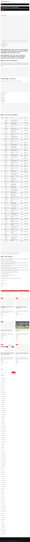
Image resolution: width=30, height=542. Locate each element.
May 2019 (2, 494)
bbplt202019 (26, 290)
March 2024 (3, 406)
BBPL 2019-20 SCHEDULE (5, 43)
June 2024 (2, 402)
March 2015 (3, 523)
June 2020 (2, 470)
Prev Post (8, 294)
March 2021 (3, 451)
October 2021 (3, 439)
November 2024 (3, 396)
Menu (2, 4)
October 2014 (3, 533)
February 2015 (3, 525)
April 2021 (2, 449)
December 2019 (3, 480)
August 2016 (3, 519)
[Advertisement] (14, 27)
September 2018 (3, 511)
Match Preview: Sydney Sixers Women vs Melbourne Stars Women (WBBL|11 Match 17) (22, 353)
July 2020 (2, 468)
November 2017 (3, 517)
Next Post (22, 294)
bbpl (17, 290)
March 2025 (3, 390)
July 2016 (2, 521)
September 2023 (3, 414)
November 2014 (3, 531)
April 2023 (2, 418)
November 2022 (3, 429)
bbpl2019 (21, 290)
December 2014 (3, 529)
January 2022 (3, 433)
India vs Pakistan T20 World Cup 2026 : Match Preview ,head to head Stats (7, 330)
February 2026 (3, 377)
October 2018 (3, 509)
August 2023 (3, 416)
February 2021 (3, 453)
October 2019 (3, 484)
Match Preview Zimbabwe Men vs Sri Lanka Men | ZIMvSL (22, 330)
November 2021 (3, 437)
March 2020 (3, 474)
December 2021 (3, 435)
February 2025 (3, 392)
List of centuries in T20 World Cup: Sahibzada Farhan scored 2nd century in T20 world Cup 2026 (22, 307)
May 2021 (2, 447)
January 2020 (3, 478)
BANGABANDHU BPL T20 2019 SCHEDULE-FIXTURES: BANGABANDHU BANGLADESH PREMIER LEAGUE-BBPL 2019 (15, 40)
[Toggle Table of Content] (27, 39)
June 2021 (2, 445)
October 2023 (3, 412)
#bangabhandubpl (4, 290)
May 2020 (2, 472)
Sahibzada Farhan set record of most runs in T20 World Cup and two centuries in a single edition (7, 307)
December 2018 (3, 505)
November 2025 (3, 379)
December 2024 (3, 394)
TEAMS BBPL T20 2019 (4, 44)
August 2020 (3, 466)
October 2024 (3, 398)
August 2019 (3, 488)
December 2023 (3, 408)
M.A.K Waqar (5, 12)
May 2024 (2, 404)
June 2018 (2, 513)
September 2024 (3, 400)
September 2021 (3, 441)
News (2, 344)
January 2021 (3, 455)
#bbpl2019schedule (11, 290)
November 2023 (3, 410)
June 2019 (2, 492)
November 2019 (3, 482)
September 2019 (3, 486)
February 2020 (3, 476)
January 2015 (3, 527)
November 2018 (3, 507)
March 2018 (3, 515)
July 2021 (2, 443)
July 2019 (2, 490)
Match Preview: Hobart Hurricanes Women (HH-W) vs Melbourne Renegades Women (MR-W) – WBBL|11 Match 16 (7, 353)
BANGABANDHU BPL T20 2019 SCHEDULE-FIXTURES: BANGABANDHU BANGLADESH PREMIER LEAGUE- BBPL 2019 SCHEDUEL (15, 42)
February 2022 (3, 431)
